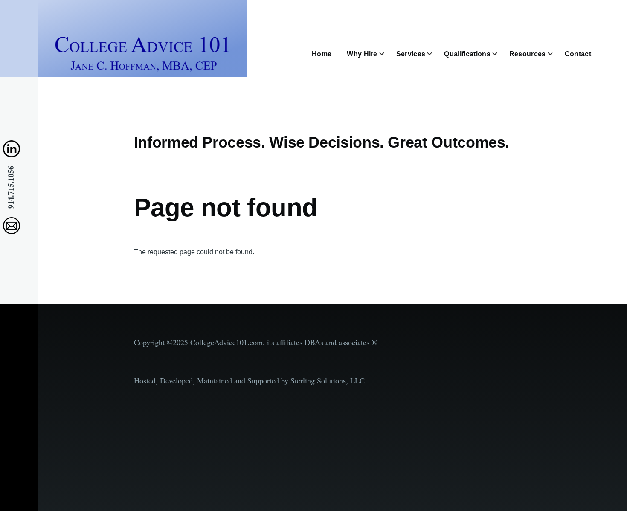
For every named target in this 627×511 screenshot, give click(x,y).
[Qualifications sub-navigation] (500, 54)
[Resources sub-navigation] (555, 54)
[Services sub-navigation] (434, 54)
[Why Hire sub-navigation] (386, 54)
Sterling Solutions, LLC (327, 380)
